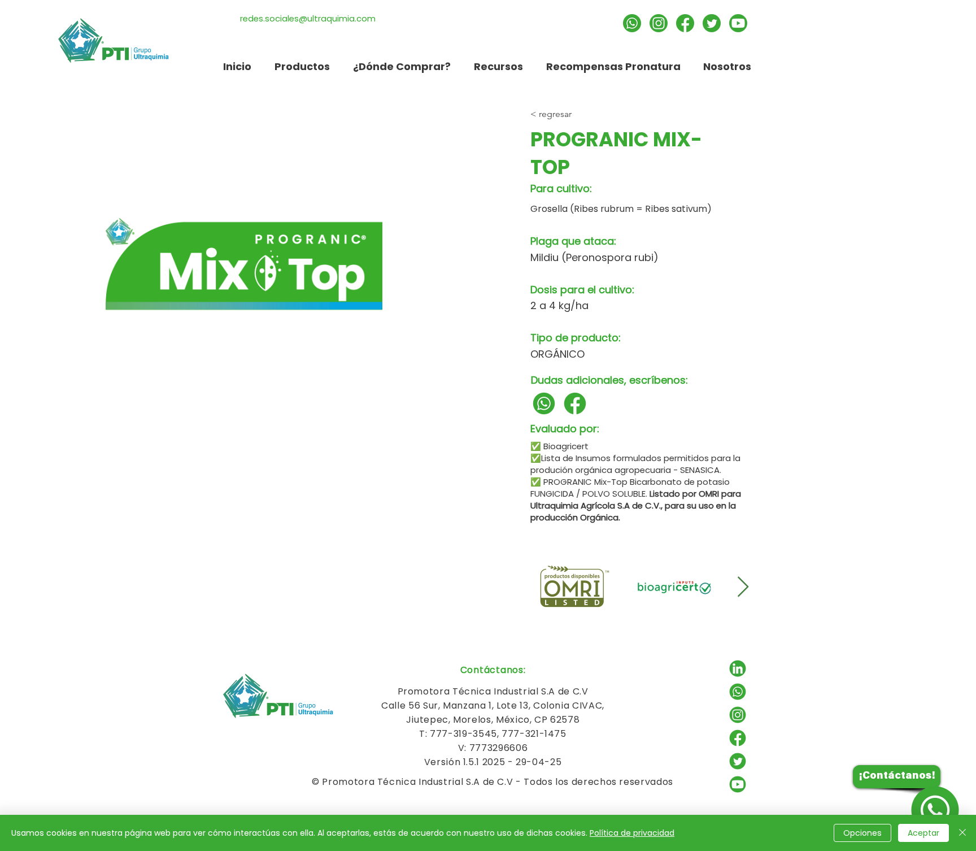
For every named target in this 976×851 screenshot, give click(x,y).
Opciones (862, 833)
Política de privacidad (632, 833)
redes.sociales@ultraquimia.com (308, 18)
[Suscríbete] (738, 23)
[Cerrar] (962, 833)
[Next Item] (743, 587)
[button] (498, 66)
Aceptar (923, 833)
